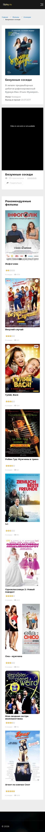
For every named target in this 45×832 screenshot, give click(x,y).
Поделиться (16, 183)
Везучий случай (14, 329)
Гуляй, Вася (11, 395)
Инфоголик (11, 264)
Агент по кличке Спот (17, 784)
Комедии (8, 274)
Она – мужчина (13, 656)
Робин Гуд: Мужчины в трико (21, 459)
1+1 (6, 524)
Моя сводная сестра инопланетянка (16, 717)
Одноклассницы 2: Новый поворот (20, 590)
